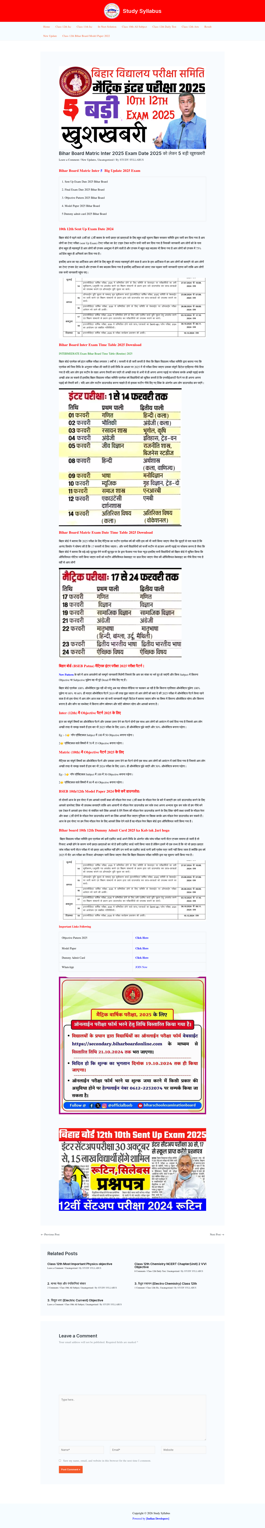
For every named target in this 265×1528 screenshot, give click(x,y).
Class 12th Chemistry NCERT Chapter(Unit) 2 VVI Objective (170, 1265)
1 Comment (139, 1287)
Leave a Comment (69, 159)
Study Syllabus (142, 11)
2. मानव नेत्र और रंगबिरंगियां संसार (66, 1283)
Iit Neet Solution (107, 26)
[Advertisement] (132, 1371)
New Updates (88, 159)
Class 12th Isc (63, 26)
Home (46, 26)
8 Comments (139, 1271)
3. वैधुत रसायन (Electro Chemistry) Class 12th (165, 1283)
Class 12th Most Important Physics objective (79, 1264)
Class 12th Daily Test (164, 26)
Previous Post (50, 1234)
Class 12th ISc (152, 1287)
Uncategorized (105, 159)
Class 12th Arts (190, 26)
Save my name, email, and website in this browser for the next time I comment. (107, 1460)
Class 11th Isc (84, 26)
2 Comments (52, 1287)
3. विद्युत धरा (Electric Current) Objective (75, 1300)
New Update (50, 36)
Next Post (217, 1234)
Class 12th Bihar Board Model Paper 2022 (86, 36)
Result (207, 26)
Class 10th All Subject (134, 26)
